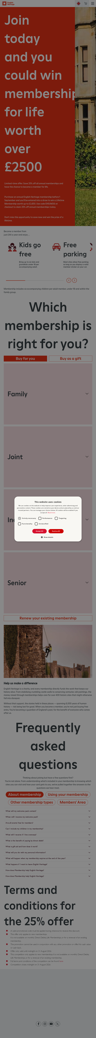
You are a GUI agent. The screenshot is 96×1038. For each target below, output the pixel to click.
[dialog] (48, 519)
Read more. (52, 513)
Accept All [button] (39, 531)
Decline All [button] (56, 531)
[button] (48, 537)
